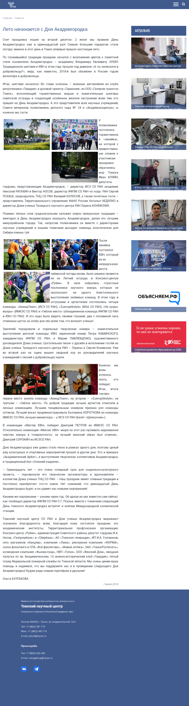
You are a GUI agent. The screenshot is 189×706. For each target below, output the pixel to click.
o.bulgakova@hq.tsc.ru (40, 658)
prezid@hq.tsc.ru (37, 636)
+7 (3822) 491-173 (35, 626)
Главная (7, 18)
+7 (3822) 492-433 (35, 653)
